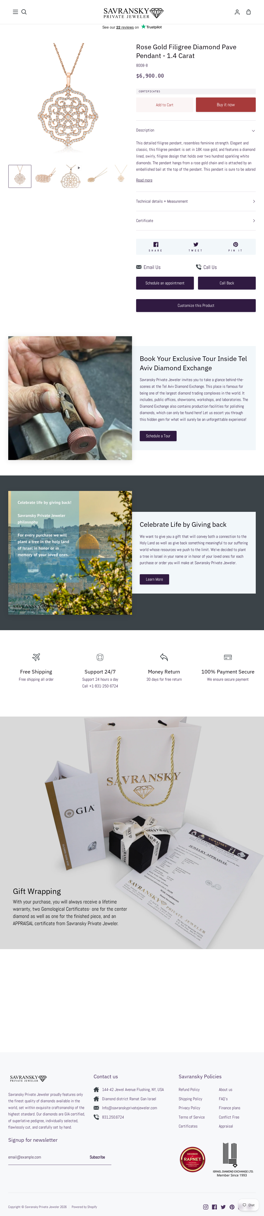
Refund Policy (189, 1089)
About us (225, 1089)
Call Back (227, 283)
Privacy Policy (189, 1108)
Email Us (152, 267)
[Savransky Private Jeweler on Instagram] (205, 1207)
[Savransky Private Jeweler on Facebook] (214, 1207)
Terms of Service (192, 1117)
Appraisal (226, 1126)
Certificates (149, 91)
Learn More (154, 579)
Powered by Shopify (84, 1207)
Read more (144, 180)
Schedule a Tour (158, 436)
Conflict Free (229, 1117)
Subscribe (97, 1157)
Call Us (210, 267)
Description (145, 130)
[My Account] (237, 12)
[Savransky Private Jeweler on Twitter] (223, 1207)
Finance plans (229, 1108)
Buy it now (226, 105)
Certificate (144, 220)
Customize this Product (196, 305)
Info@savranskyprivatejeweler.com (129, 1108)
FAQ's (223, 1099)
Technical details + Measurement (162, 201)
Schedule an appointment (165, 283)
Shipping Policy (190, 1099)
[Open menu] (16, 12)
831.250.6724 (113, 1117)
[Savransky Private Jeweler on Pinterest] (232, 1207)
